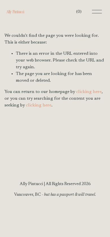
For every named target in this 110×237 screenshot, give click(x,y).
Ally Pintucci (15, 12)
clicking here (89, 92)
